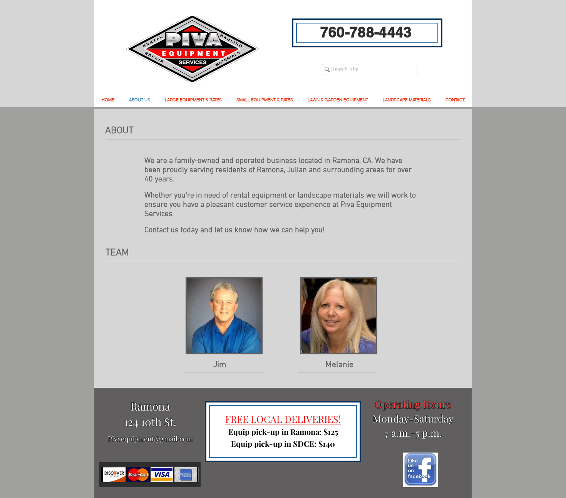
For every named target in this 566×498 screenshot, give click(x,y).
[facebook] (420, 470)
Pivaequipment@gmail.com (150, 438)
